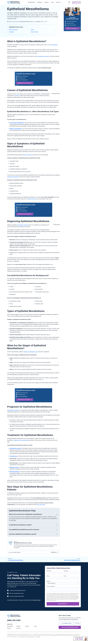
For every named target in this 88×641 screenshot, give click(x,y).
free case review (41, 504)
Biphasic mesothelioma (16, 128)
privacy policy (22, 636)
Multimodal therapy (14, 471)
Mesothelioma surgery (15, 448)
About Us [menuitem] (9, 628)
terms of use (27, 636)
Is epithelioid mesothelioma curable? (20, 525)
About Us (58, 2)
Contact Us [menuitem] (18, 628)
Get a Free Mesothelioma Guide (70, 627)
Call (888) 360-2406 (66, 623)
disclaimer (38, 636)
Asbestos (16, 95)
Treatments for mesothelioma (20, 440)
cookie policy (32, 636)
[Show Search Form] (69, 2)
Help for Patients (34, 31)
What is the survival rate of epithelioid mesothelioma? (25, 514)
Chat (78, 623)
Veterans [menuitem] (46, 2)
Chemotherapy (13, 456)
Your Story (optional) (51, 586)
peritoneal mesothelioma (13, 176)
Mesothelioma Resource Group (13, 2)
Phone (48, 575)
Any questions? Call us (76, 2)
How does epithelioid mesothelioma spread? (22, 534)
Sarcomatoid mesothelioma (17, 122)
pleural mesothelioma (28, 154)
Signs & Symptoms (13, 29)
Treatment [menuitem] (39, 2)
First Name (49, 570)
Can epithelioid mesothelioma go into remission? (24, 529)
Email (65, 575)
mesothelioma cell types (43, 56)
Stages (32, 29)
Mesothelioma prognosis (13, 410)
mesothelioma (54, 44)
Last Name (66, 570)
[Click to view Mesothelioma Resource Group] (10, 543)
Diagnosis (48, 581)
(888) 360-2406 (32, 198)
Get (62, 603)
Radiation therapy (14, 467)
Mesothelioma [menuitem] (31, 2)
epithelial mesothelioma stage (31, 351)
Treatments (11, 31)
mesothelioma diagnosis (23, 225)
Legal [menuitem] (52, 2)
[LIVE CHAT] (80, 638)
